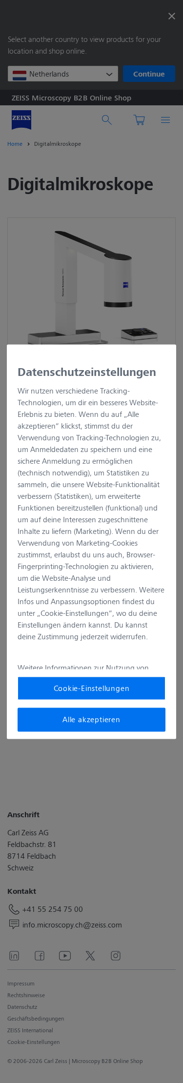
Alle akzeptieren (91, 719)
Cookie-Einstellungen (92, 688)
